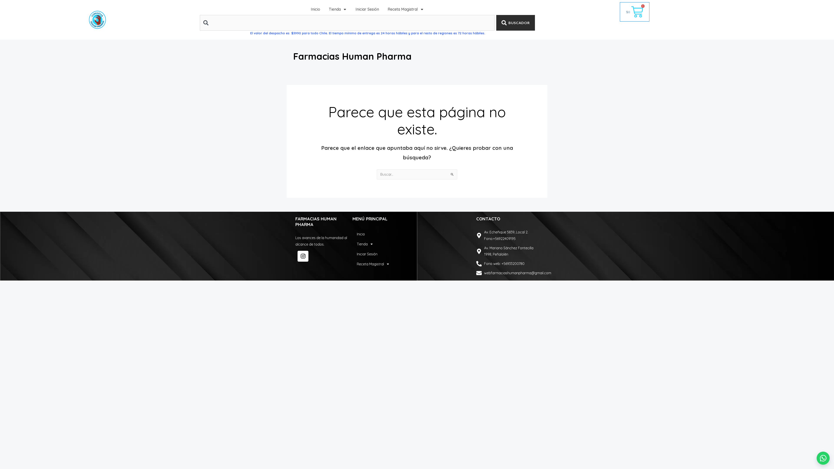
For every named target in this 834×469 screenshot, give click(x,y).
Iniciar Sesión (367, 9)
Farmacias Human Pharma (352, 56)
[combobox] (347, 23)
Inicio (315, 9)
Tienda (335, 9)
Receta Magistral (403, 9)
